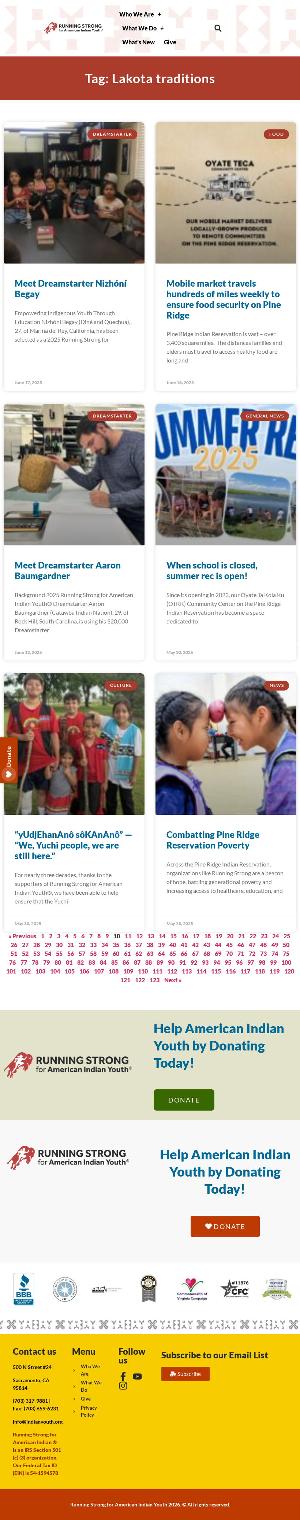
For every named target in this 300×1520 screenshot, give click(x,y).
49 (274, 944)
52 (25, 953)
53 (36, 953)
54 (48, 953)
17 (196, 935)
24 (275, 935)
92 (194, 962)
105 (70, 971)
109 (128, 971)
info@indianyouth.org (38, 1421)
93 (205, 962)
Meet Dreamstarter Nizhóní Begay (71, 288)
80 (58, 962)
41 (184, 944)
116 (231, 971)
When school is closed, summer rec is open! (212, 570)
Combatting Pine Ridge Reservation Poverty (212, 839)
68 (206, 953)
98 (262, 962)
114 (201, 971)
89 (160, 962)
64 (161, 953)
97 (250, 962)
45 (229, 944)
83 (92, 962)
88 (148, 962)
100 (286, 962)
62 (138, 953)
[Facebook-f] (123, 1376)
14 (162, 935)
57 (82, 953)
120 (289, 971)
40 (172, 944)
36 (127, 944)
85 (114, 962)
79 (46, 962)
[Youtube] (137, 1376)
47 (252, 944)
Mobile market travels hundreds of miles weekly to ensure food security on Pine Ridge (223, 299)
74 (274, 953)
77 (23, 962)
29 (48, 944)
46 (240, 944)
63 (150, 953)
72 (252, 953)
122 (140, 979)
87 (137, 962)
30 (59, 944)
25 (287, 935)
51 (14, 953)
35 (116, 944)
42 (195, 944)
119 (275, 971)
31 (70, 944)
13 (150, 935)
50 (286, 944)
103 (40, 971)
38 (150, 944)
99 (273, 962)
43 (206, 944)
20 (230, 935)
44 (218, 944)
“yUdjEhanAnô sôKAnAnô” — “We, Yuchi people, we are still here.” (73, 845)
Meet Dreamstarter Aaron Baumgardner (68, 570)
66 (184, 953)
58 (93, 953)
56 (70, 953)
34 (104, 944)
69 (218, 953)
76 (12, 962)
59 (104, 953)
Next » (172, 979)
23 (264, 935)
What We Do (139, 28)
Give (170, 41)
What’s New (138, 41)
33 (93, 944)
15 (173, 935)
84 (103, 962)
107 (99, 971)
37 (138, 944)
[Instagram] (123, 1385)
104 (55, 971)
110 (143, 971)
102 (26, 971)
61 (127, 953)
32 (82, 944)
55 (59, 953)
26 (14, 944)
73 (263, 953)
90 (171, 962)
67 (195, 953)
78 (35, 962)
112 (172, 971)
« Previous (22, 935)
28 (36, 944)
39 (161, 944)
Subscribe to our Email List (214, 1355)
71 (240, 953)
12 (139, 935)
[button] (218, 28)
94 (216, 962)
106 (84, 971)
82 (80, 962)
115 (216, 971)
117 (245, 971)
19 (218, 935)
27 (25, 944)
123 (155, 979)
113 (187, 971)
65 (172, 953)
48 (263, 944)
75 (286, 953)
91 (182, 962)
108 (114, 971)
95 (228, 962)
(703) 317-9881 (30, 1401)
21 (241, 935)
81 (69, 962)
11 (128, 935)
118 (260, 971)
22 (253, 935)
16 (184, 935)
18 (207, 935)
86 (126, 962)
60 (116, 953)
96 (239, 962)
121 (125, 979)
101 (11, 971)
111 (157, 971)
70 (229, 953)
